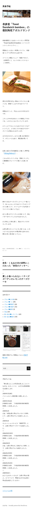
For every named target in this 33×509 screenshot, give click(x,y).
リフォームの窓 (7, 491)
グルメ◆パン (19, 248)
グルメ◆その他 (9, 299)
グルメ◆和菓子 (9, 304)
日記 (5, 312)
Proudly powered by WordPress (18, 505)
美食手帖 (7, 6)
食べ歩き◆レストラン (11, 314)
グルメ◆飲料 (8, 309)
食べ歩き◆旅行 (9, 317)
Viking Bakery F (9, 153)
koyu (4, 248)
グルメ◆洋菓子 (9, 307)
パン (5, 250)
